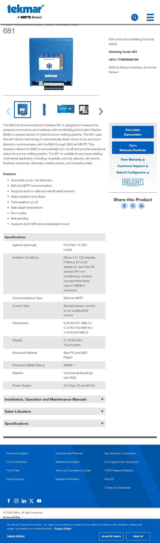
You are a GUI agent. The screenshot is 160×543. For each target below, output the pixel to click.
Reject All (138, 536)
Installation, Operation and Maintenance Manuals (46, 399)
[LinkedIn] (23, 501)
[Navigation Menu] (150, 17)
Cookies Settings (16, 536)
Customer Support (131, 166)
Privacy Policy (63, 528)
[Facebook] (8, 501)
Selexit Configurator (131, 172)
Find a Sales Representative (133, 132)
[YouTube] (39, 501)
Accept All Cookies (111, 536)
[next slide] (97, 109)
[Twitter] (31, 501)
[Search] (134, 17)
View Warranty (131, 159)
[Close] (153, 525)
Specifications (16, 423)
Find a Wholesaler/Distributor (132, 148)
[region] (80, 531)
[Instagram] (16, 501)
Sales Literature (18, 411)
